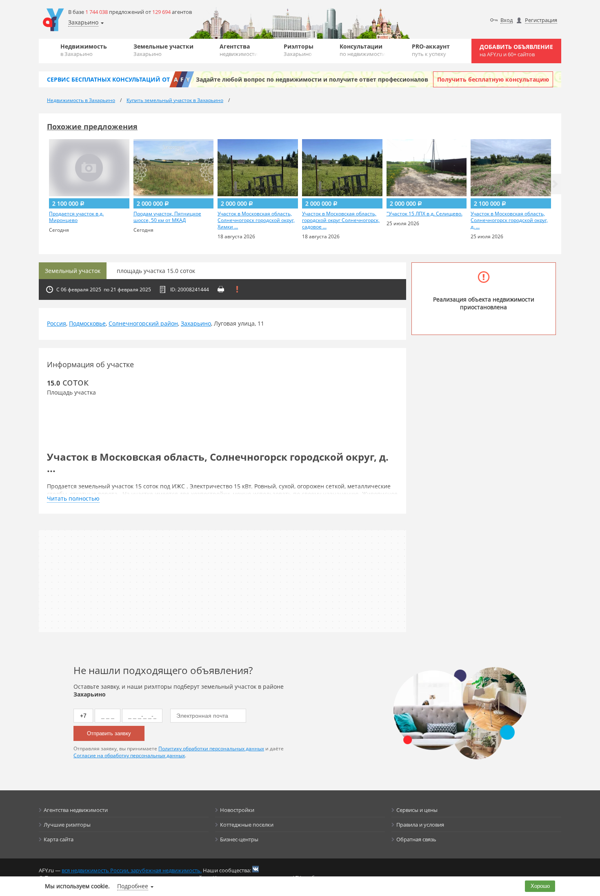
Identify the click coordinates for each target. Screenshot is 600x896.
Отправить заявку (109, 733)
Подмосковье (87, 323)
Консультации (362, 50)
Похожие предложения (92, 126)
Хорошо (540, 886)
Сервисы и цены (417, 810)
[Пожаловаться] (237, 289)
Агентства (239, 50)
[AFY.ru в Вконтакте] (255, 869)
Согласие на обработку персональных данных (129, 755)
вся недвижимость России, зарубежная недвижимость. (132, 870)
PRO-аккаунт (431, 50)
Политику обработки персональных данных (211, 748)
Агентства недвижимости (76, 810)
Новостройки (237, 810)
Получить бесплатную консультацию (493, 79)
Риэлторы (298, 50)
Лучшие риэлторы (67, 824)
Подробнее (132, 886)
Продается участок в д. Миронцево (76, 217)
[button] (555, 184)
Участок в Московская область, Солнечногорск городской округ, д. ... (509, 220)
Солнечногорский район (143, 323)
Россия (56, 323)
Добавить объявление (516, 50)
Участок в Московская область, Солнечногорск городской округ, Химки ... (256, 220)
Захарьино (196, 323)
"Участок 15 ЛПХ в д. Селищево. (424, 214)
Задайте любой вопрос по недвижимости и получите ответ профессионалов (312, 79)
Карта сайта (58, 839)
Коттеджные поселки (246, 824)
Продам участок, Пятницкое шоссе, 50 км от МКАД (167, 217)
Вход (506, 20)
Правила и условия (420, 824)
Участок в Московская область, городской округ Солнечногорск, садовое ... (341, 220)
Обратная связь (416, 839)
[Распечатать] (221, 289)
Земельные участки (163, 50)
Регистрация (541, 20)
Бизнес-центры (239, 839)
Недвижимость (83, 50)
